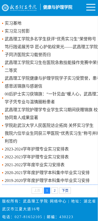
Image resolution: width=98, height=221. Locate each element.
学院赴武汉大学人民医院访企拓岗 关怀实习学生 (49, 125)
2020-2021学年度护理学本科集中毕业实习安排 (47, 172)
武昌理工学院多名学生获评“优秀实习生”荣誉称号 (50, 39)
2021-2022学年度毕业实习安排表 (35, 165)
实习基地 (13, 23)
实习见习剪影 (17, 31)
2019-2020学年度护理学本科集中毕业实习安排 (47, 180)
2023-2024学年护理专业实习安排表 (37, 149)
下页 (65, 190)
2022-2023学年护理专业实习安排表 (37, 157)
